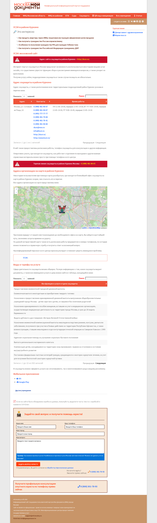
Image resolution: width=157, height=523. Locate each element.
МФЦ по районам (55, 15)
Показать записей (23, 96)
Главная (16, 15)
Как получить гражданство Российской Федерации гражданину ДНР (49, 48)
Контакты (41, 101)
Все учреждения (123, 15)
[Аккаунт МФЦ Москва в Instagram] (129, 21)
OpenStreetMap (94, 228)
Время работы (78, 101)
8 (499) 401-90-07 (41, 106)
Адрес (22, 101)
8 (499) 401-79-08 (41, 117)
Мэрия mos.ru (120, 35)
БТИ (67, 15)
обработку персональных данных (60, 468)
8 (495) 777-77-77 (41, 113)
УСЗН (25, 257)
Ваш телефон (70, 423)
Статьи (139, 15)
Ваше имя (19, 423)
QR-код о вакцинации (103, 15)
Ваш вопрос (20, 437)
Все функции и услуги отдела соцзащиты (60, 283)
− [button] (16, 192)
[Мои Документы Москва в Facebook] (137, 21)
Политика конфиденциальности (24, 518)
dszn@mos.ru (39, 127)
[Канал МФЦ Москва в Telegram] (143, 21)
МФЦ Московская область (34, 15)
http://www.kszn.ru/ (42, 138)
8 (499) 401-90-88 (41, 124)
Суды (74, 15)
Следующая (100, 363)
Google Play (24, 382)
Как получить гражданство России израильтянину (40, 41)
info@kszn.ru (39, 131)
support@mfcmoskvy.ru (33, 516)
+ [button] (16, 189)
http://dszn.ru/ (83, 59)
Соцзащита (84, 15)
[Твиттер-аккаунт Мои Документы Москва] (140, 21)
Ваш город (20, 430)
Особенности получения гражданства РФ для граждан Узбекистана (48, 45)
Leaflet (84, 228)
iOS (19, 378)
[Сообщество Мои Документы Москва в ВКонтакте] (132, 21)
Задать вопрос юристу (28, 464)
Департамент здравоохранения (129, 32)
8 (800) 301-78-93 (97, 471)
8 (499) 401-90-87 (41, 110)
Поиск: (81, 96)
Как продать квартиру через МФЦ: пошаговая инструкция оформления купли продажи (56, 38)
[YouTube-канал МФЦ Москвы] (134, 21)
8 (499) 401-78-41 (41, 120)
